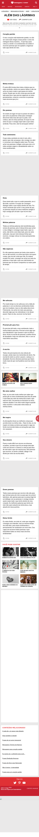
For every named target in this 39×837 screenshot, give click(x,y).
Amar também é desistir (9, 735)
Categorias (5, 11)
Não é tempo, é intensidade (10, 767)
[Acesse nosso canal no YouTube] (24, 783)
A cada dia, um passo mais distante (13, 731)
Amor (27, 11)
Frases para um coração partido (12, 772)
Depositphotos (17, 789)
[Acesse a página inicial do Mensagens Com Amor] (19, 2)
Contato (29, 788)
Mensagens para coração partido (12, 749)
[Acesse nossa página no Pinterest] (19, 783)
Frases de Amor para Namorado (12, 763)
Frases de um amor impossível (11, 740)
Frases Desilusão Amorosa (10, 758)
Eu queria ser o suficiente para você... (13, 754)
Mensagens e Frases (17, 11)
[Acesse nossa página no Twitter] (15, 783)
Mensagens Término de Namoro (12, 744)
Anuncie (35, 788)
